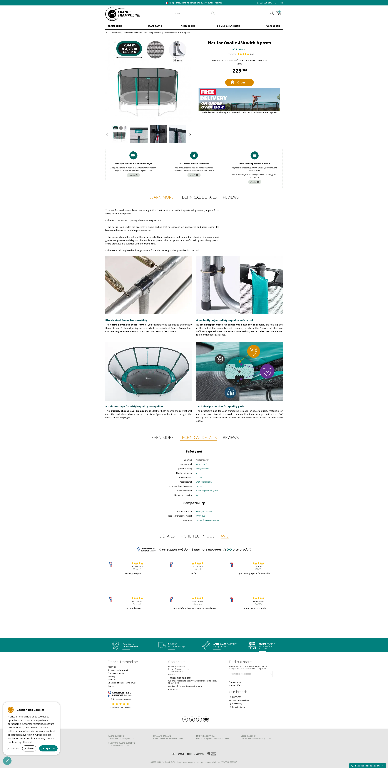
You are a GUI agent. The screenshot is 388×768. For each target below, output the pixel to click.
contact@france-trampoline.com (185, 686)
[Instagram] (192, 719)
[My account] (272, 13)
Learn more (161, 197)
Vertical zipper (202, 459)
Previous (106, 134)
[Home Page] (106, 32)
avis (252, 54)
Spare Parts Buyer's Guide (118, 745)
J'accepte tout (48, 748)
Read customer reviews (120, 707)
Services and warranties (119, 670)
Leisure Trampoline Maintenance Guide (212, 738)
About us (112, 666)
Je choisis (29, 748)
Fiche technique (198, 536)
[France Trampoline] (125, 14)
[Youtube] (206, 719)
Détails (239, 63)
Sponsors (112, 679)
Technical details (198, 197)
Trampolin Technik (240, 700)
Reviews (231, 197)
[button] (7, 760)
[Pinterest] (199, 719)
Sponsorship (235, 682)
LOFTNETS (236, 697)
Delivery (111, 676)
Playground (273, 26)
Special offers (235, 685)
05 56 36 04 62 (266, 2)
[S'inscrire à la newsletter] (270, 674)
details (132, 175)
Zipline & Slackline (228, 26)
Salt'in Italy (237, 703)
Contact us (173, 689)
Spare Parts (155, 26)
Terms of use (130, 682)
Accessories (188, 26)
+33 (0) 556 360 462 (179, 678)
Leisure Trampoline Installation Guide (167, 738)
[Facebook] (185, 719)
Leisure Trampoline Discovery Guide (256, 738)
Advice (111, 686)
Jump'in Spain (238, 707)
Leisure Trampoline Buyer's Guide (121, 738)
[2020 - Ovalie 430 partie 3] (148, 79)
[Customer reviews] (120, 693)
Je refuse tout (13, 748)
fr (282, 2)
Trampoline (115, 26)
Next (190, 134)
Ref (225, 54)
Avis (225, 536)
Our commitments (116, 673)
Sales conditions (115, 682)
